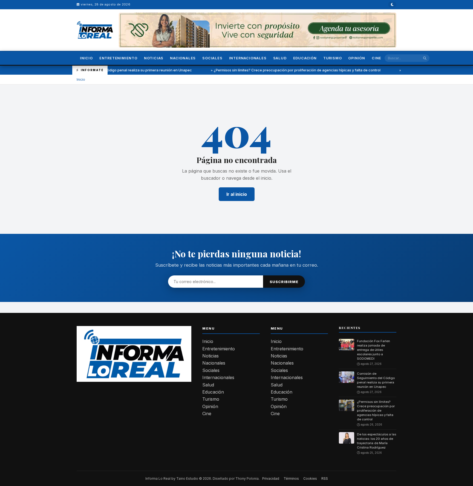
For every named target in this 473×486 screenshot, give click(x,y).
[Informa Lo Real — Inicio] (95, 30)
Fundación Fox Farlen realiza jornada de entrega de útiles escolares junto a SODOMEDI (373, 349)
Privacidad (270, 478)
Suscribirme (284, 282)
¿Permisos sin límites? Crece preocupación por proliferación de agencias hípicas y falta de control (276, 70)
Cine (376, 58)
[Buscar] (424, 58)
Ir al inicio (236, 194)
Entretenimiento (118, 58)
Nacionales (183, 58)
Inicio (86, 58)
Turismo (332, 58)
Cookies (310, 478)
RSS (324, 478)
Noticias (153, 58)
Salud (280, 58)
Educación (305, 58)
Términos (291, 478)
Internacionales (248, 58)
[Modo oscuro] (392, 4)
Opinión (356, 58)
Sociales (212, 58)
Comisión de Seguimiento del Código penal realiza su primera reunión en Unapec (102, 70)
